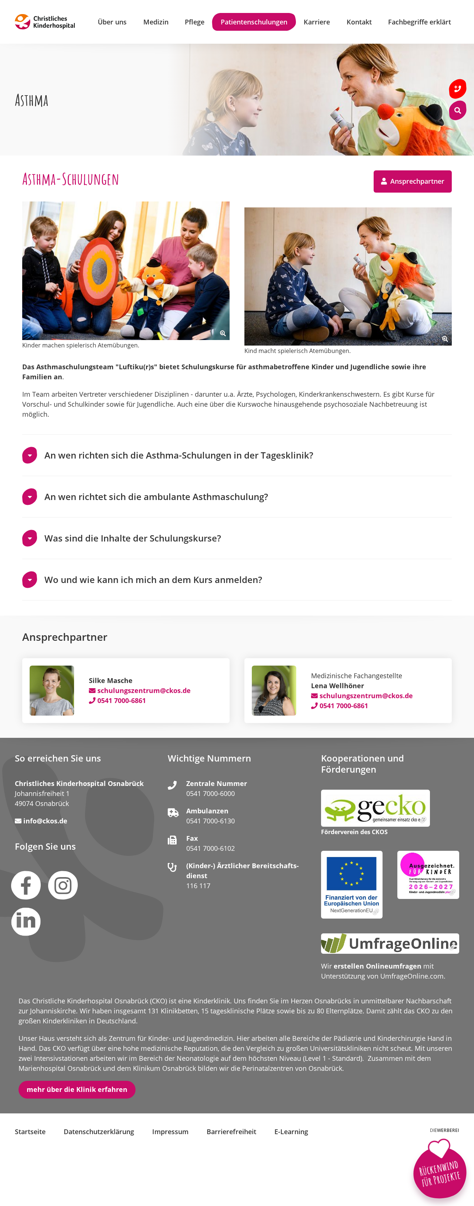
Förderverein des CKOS (354, 832)
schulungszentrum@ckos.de (144, 690)
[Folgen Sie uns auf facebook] (26, 885)
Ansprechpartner (416, 181)
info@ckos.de (45, 820)
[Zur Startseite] (45, 21)
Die (444, 1130)
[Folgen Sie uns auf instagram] (63, 885)
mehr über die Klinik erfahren (77, 1089)
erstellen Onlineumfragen (377, 966)
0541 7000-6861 (121, 700)
